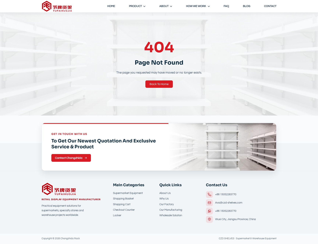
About (164, 6)
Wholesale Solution (170, 215)
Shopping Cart (121, 204)
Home (111, 6)
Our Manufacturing (170, 209)
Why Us (164, 198)
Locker (117, 215)
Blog (246, 6)
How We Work (196, 6)
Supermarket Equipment (128, 193)
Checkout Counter (124, 209)
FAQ (226, 6)
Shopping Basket (123, 198)
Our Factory (166, 204)
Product (135, 6)
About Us (165, 193)
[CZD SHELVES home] (57, 6)
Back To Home (159, 84)
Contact (270, 6)
